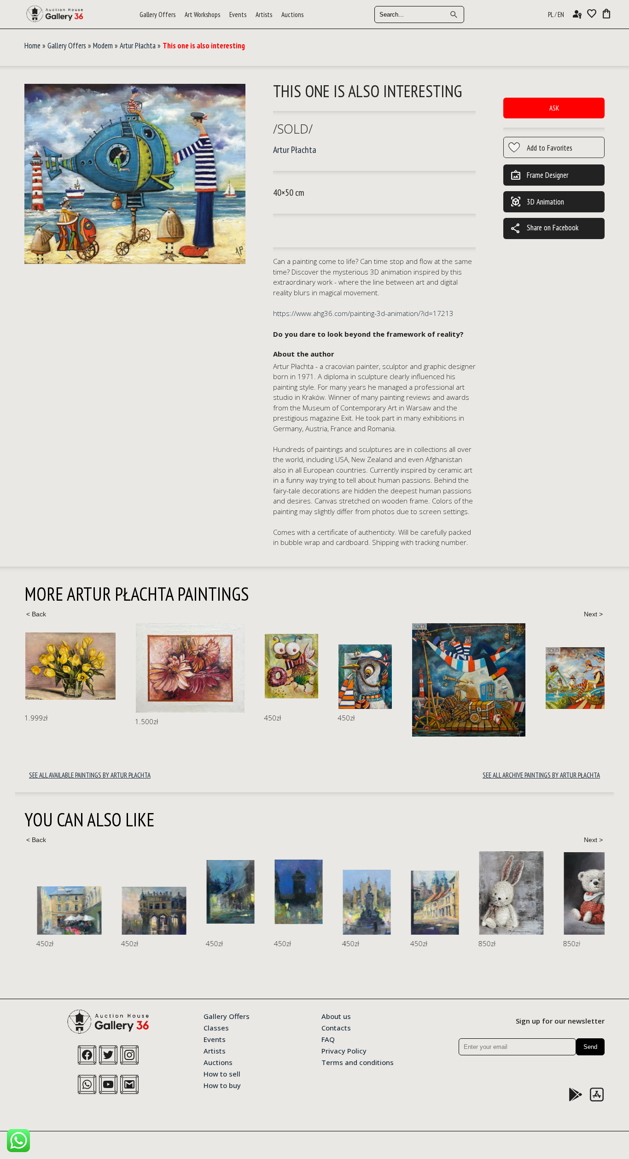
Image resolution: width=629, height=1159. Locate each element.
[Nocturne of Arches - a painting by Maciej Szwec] (142, 911)
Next (593, 614)
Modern (103, 46)
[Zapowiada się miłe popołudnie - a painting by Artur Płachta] (474, 678)
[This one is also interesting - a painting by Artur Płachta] (134, 174)
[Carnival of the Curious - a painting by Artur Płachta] (181, 666)
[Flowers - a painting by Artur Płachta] (79, 668)
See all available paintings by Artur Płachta (90, 775)
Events (237, 14)
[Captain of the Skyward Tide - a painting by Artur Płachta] (254, 676)
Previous (35, 614)
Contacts (336, 1027)
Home (32, 46)
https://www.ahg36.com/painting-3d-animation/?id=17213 (363, 313)
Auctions (292, 14)
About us (336, 1016)
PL (550, 14)
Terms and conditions (357, 1062)
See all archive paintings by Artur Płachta (541, 775)
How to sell (222, 1073)
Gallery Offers (157, 14)
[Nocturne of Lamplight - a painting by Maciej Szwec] (219, 892)
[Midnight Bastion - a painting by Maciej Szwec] (287, 892)
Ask (554, 108)
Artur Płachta (138, 46)
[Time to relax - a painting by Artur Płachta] (358, 680)
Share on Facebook (544, 228)
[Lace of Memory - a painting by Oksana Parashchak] (499, 893)
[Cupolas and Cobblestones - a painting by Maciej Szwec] (423, 903)
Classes (216, 1027)
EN (561, 14)
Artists (264, 14)
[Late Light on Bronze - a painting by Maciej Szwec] (355, 902)
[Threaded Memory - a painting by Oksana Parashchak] (584, 893)
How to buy (222, 1085)
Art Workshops (202, 14)
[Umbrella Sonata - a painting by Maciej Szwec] (57, 910)
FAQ (328, 1039)
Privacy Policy (344, 1050)
